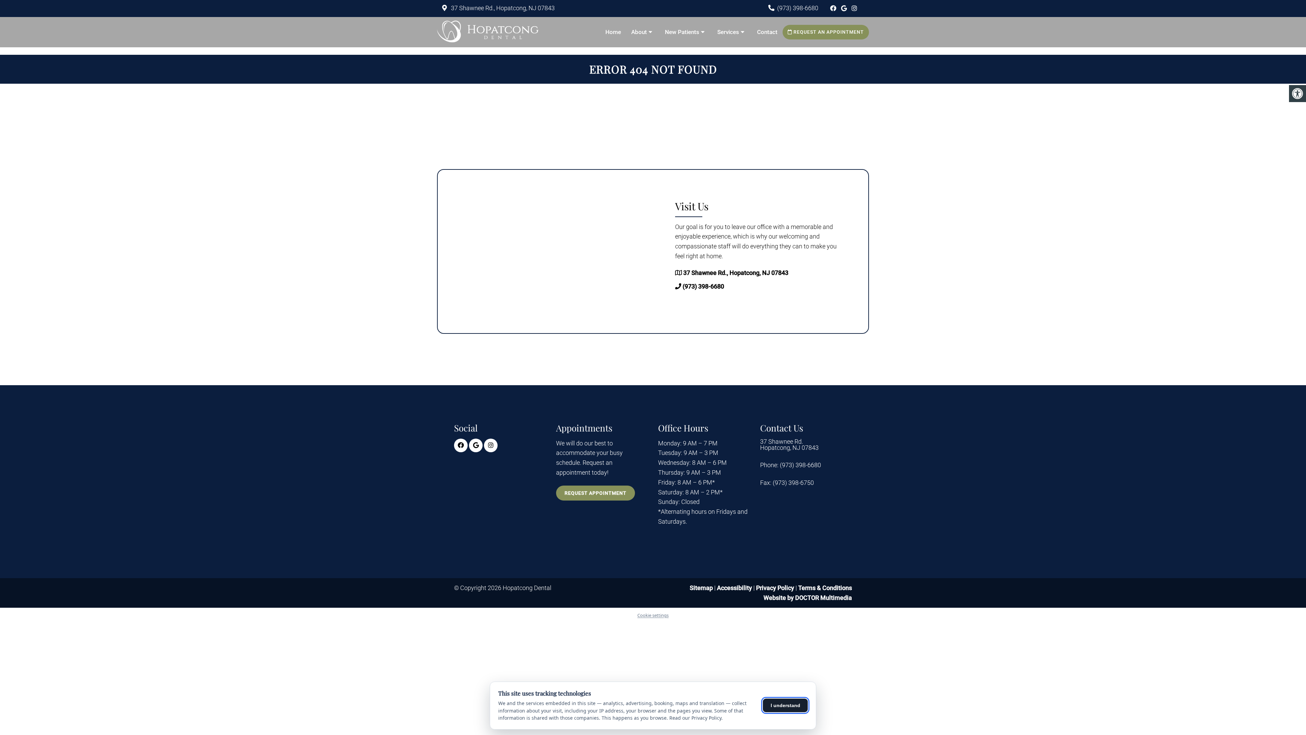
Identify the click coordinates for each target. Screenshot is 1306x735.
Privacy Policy (776, 587)
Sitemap (701, 587)
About (639, 32)
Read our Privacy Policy (695, 718)
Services (728, 32)
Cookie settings (653, 615)
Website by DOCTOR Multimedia (808, 597)
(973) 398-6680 (797, 8)
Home (613, 32)
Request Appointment (595, 493)
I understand (785, 705)
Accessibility (734, 587)
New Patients (682, 32)
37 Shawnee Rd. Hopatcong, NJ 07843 (789, 445)
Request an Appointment (828, 32)
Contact (767, 32)
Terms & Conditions (825, 587)
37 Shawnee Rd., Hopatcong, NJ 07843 (502, 8)
